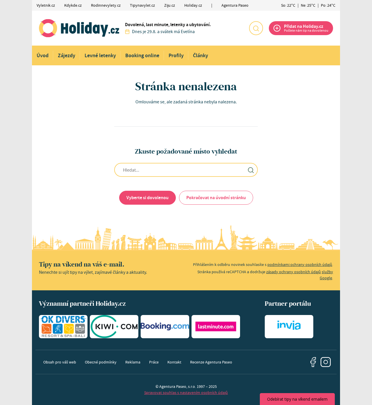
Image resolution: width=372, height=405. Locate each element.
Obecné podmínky (101, 362)
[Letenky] (114, 326)
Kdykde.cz (73, 5)
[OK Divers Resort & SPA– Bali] (63, 326)
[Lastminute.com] (216, 326)
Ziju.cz (169, 5)
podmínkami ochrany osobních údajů (299, 264)
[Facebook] (313, 362)
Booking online (142, 55)
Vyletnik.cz (46, 5)
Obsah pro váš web (59, 362)
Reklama (132, 362)
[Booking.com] (165, 326)
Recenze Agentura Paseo (211, 362)
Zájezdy (66, 55)
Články (200, 55)
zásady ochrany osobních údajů (293, 271)
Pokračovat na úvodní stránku (216, 198)
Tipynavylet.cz (142, 5)
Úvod (43, 55)
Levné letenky (100, 55)
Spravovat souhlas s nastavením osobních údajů (186, 392)
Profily (176, 55)
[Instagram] (326, 362)
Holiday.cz (193, 5)
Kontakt (174, 362)
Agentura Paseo (234, 5)
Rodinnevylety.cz (106, 5)
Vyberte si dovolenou (147, 198)
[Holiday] (79, 28)
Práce (154, 362)
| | (308, 5)
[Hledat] (256, 28)
